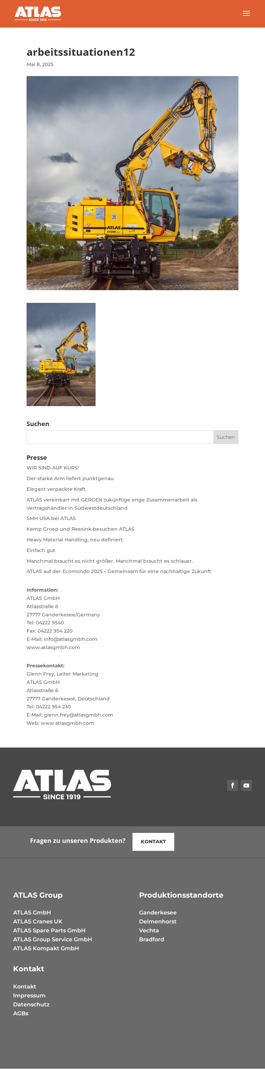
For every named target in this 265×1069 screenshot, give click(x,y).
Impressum (29, 995)
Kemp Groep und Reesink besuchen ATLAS (81, 529)
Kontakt (24, 986)
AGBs (20, 1013)
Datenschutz (31, 1004)
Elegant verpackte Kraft (56, 489)
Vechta (149, 930)
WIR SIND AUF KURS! (53, 468)
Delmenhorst (158, 921)
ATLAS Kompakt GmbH (46, 948)
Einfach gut (41, 550)
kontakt (153, 841)
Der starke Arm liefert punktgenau (70, 478)
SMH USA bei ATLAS (51, 518)
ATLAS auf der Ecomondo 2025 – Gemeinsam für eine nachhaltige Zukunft (119, 571)
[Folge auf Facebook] (232, 785)
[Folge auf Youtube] (246, 785)
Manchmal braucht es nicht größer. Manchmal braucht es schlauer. (110, 561)
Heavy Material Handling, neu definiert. (75, 540)
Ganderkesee (158, 912)
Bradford (151, 939)
